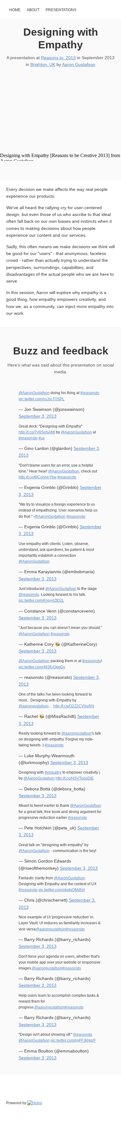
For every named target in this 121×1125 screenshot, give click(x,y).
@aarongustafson (34, 706)
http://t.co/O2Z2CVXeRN (73, 706)
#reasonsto (89, 393)
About (33, 10)
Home (14, 10)
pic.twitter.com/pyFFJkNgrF (73, 1040)
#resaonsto (75, 929)
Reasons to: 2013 (58, 57)
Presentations (61, 10)
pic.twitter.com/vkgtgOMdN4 (61, 890)
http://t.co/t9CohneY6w (37, 477)
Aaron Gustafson (78, 64)
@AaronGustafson (34, 393)
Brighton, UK (42, 64)
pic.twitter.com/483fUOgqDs (42, 667)
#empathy (53, 772)
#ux (41, 438)
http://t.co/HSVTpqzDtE (75, 778)
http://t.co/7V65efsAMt (37, 432)
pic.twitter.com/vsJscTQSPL (42, 399)
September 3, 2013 (37, 416)
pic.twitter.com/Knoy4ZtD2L (41, 600)
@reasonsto (29, 594)
